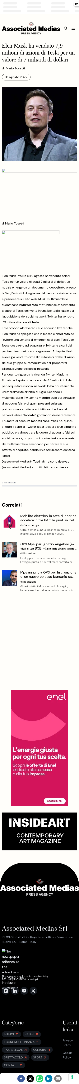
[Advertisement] (39, 644)
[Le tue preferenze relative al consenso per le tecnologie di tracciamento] (72, 1077)
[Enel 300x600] (39, 748)
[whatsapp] (39, 1078)
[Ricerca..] (65, 28)
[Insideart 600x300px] (39, 831)
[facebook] (21, 1078)
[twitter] (30, 1078)
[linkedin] (49, 1078)
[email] (58, 1078)
